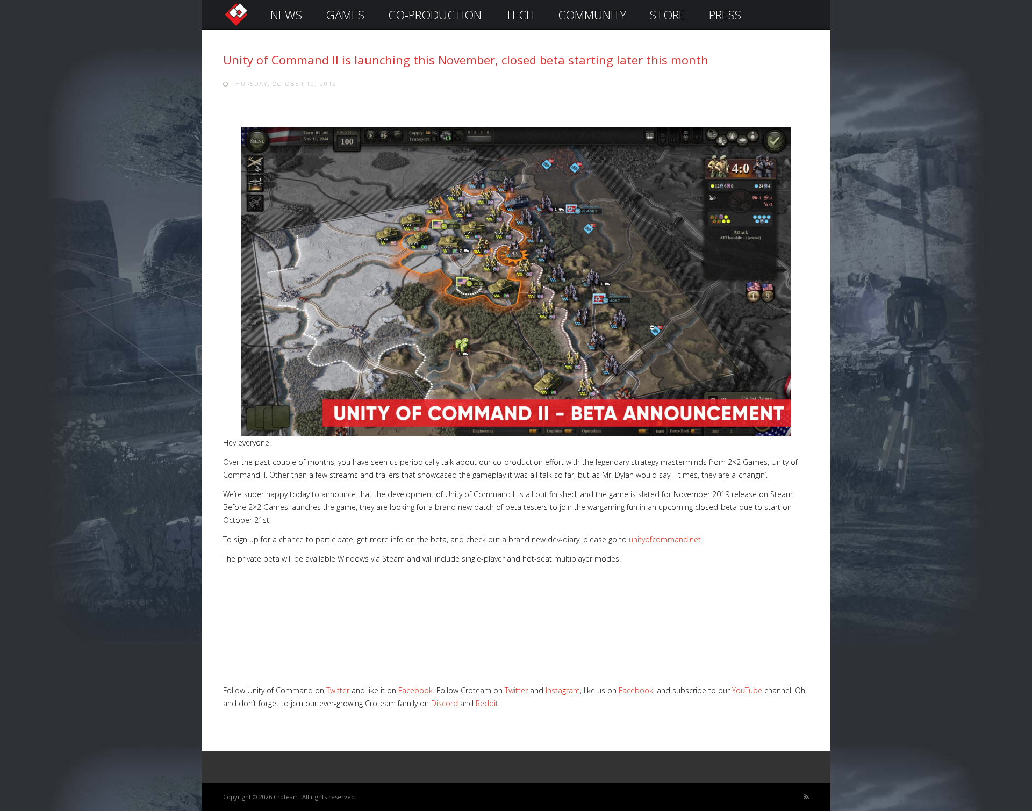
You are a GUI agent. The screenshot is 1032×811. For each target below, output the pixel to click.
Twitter (337, 690)
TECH (519, 14)
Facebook (415, 690)
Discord (444, 703)
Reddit (487, 703)
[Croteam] (236, 25)
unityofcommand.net (665, 539)
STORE (667, 14)
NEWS (286, 14)
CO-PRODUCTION (435, 14)
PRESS (725, 14)
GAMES (345, 14)
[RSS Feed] (806, 797)
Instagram (563, 690)
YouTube (747, 690)
